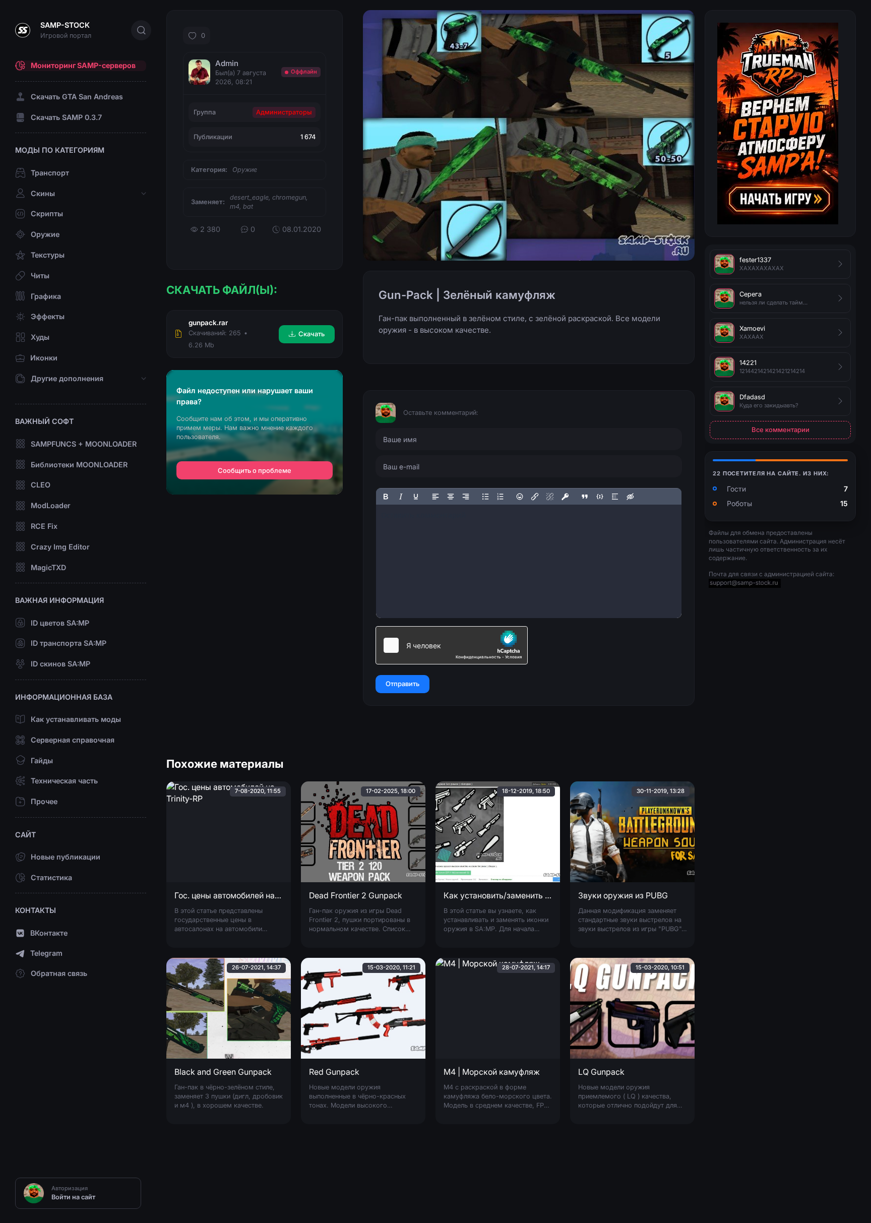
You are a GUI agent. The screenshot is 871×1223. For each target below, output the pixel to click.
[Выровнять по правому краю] (465, 497)
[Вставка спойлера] (615, 497)
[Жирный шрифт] (385, 497)
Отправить (402, 684)
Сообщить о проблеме (254, 470)
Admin (226, 63)
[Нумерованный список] (500, 497)
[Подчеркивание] (415, 497)
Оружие (244, 169)
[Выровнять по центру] (450, 497)
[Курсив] (400, 497)
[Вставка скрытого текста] (630, 497)
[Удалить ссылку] (549, 497)
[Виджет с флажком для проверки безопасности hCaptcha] (452, 645)
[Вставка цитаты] (584, 497)
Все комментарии (781, 429)
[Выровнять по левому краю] (435, 497)
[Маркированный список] (485, 497)
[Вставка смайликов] (520, 497)
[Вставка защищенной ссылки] (565, 497)
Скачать (311, 334)
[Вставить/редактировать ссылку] (534, 497)
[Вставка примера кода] (599, 497)
